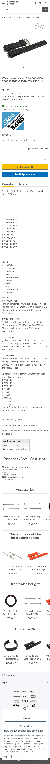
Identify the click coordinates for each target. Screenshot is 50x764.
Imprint (7, 756)
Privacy (16, 756)
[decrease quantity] (5, 159)
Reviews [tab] (22, 184)
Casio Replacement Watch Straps (28, 96)
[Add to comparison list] (36, 26)
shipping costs (28, 140)
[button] (35, 2)
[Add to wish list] (42, 26)
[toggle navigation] (3, 1)
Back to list (8, 17)
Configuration (25, 726)
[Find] (45, 9)
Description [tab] (8, 184)
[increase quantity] (45, 159)
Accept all (25, 718)
